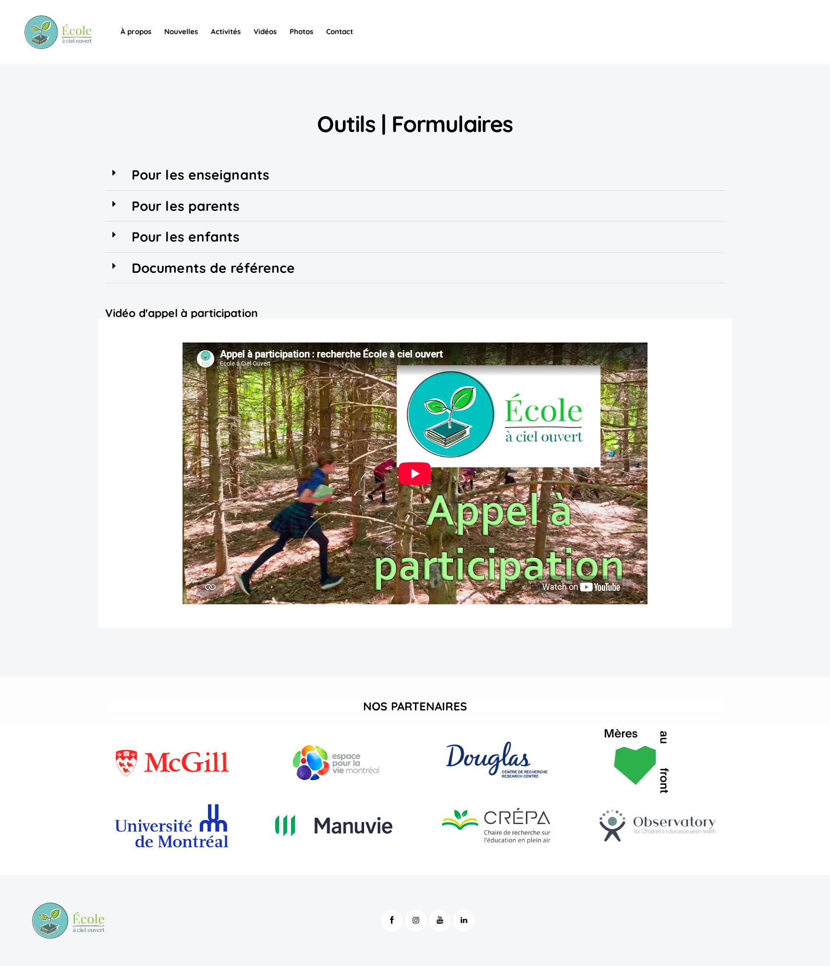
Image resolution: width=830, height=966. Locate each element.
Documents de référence (213, 267)
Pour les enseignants (200, 174)
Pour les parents (186, 205)
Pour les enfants (186, 236)
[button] (415, 175)
